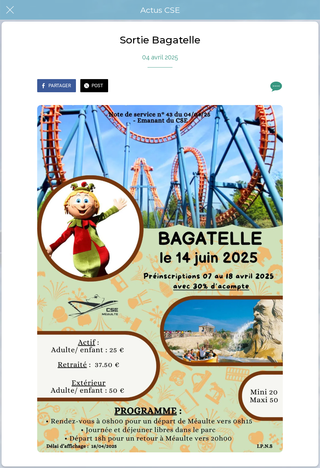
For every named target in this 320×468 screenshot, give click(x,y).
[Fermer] (10, 10)
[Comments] (275, 86)
